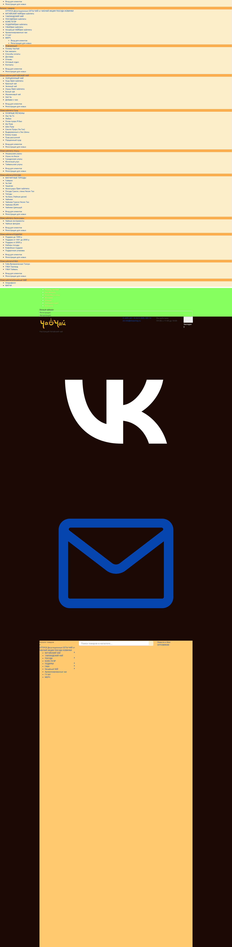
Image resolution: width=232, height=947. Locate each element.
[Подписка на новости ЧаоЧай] (116, 639)
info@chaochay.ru (133, 320)
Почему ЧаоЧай (52, 289)
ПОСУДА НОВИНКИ (65, 10)
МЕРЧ (47, 677)
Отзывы (48, 300)
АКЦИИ (52, 10)
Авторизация (45, 315)
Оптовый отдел (51, 302)
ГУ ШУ (48, 674)
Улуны (16, 150)
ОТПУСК (9, 10)
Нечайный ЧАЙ (20, 280)
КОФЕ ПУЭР (50, 661)
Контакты (49, 305)
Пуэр (15, 110)
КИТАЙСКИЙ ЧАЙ (21, 75)
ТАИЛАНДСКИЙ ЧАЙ (54, 655)
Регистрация (45, 312)
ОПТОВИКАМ (163, 644)
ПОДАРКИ (17, 234)
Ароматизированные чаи (56, 671)
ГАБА (15, 261)
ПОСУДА (17, 175)
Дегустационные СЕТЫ (24, 10)
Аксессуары (18, 218)
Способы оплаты (52, 294)
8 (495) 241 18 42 (130, 318)
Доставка (49, 297)
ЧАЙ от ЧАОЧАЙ (42, 10)
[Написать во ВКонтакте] (116, 485)
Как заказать (50, 292)
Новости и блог (164, 642)
